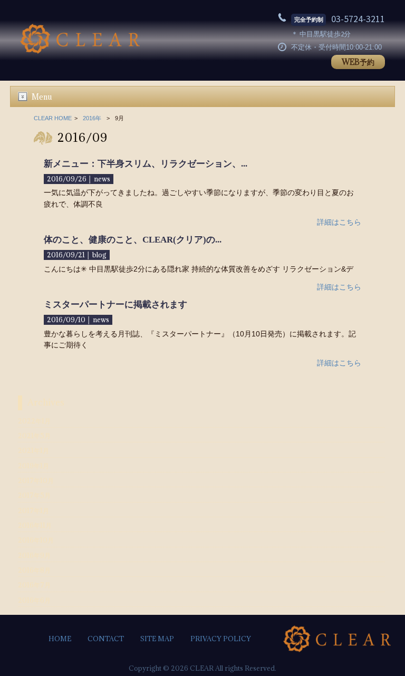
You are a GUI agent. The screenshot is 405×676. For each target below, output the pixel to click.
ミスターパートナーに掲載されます (115, 305)
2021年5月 (34, 435)
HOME (60, 638)
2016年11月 (35, 525)
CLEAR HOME (53, 118)
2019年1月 (33, 465)
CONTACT (106, 638)
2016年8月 (34, 570)
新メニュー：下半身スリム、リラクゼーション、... (145, 164)
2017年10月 (36, 480)
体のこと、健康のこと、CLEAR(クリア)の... (132, 240)
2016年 (92, 118)
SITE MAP (157, 638)
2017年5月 (34, 495)
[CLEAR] (80, 51)
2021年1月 (33, 450)
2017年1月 (33, 510)
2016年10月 (36, 540)
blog (99, 254)
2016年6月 (34, 600)
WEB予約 (358, 62)
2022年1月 (34, 421)
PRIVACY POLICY (220, 638)
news (102, 179)
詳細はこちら (339, 222)
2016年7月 (34, 585)
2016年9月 (34, 555)
